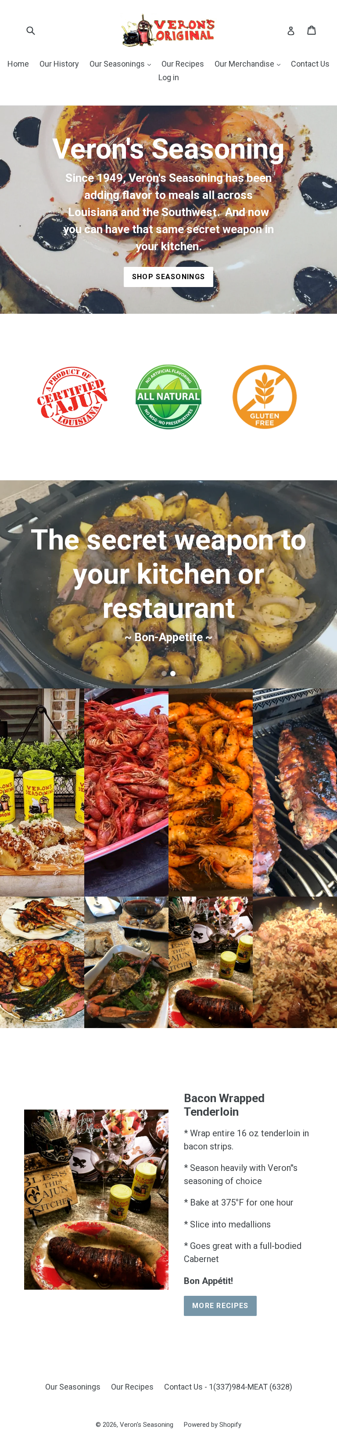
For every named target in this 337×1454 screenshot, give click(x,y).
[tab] (164, 673)
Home (18, 63)
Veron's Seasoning (146, 1425)
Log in (168, 77)
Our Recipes (182, 63)
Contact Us (310, 63)
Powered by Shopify (212, 1425)
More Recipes (220, 1306)
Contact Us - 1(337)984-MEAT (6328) (228, 1386)
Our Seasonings (118, 63)
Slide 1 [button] (164, 673)
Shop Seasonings (168, 277)
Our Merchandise (245, 63)
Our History (59, 63)
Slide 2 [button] (173, 673)
